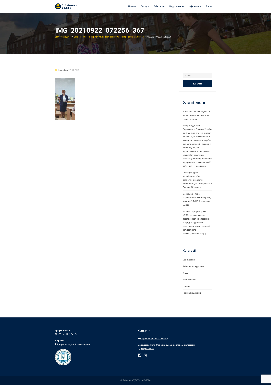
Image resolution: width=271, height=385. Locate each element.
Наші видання (189, 279)
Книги (185, 273)
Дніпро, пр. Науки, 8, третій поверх (73, 344)
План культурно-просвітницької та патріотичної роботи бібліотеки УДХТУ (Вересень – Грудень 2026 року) (197, 180)
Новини (132, 6)
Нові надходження (192, 293)
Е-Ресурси (159, 6)
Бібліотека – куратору (193, 266)
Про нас (210, 6)
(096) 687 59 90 (146, 348)
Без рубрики (189, 259)
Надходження (176, 6)
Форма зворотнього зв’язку (154, 338)
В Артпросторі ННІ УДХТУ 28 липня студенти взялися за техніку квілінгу (196, 115)
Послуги (145, 6)
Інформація (195, 6)
